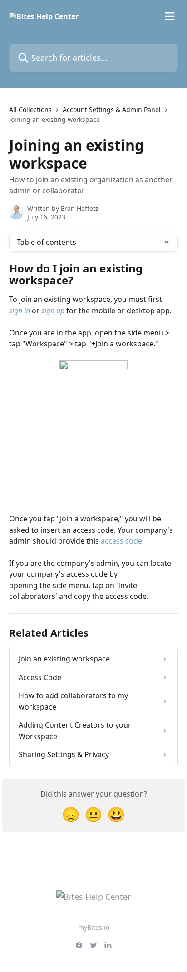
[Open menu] (170, 16)
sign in (19, 311)
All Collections (30, 109)
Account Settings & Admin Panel (112, 109)
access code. (121, 541)
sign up (52, 311)
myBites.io (93, 927)
